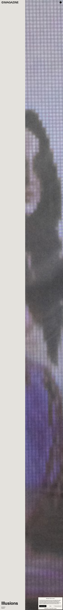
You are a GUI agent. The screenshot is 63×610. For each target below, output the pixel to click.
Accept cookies (42, 606)
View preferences (58, 606)
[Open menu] (61, 2)
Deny (50, 606)
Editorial (3, 608)
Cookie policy (46, 608)
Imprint (55, 608)
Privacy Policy (51, 608)
